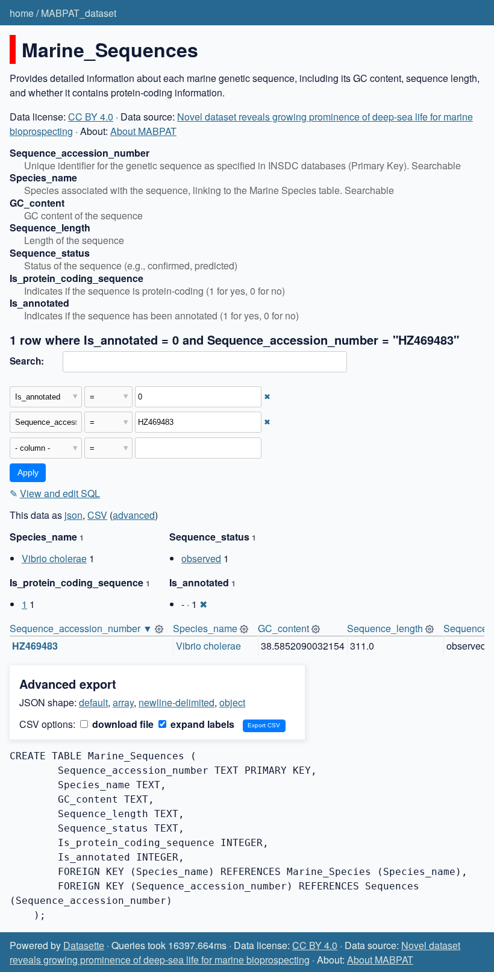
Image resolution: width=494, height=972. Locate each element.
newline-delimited (176, 702)
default (93, 702)
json (73, 515)
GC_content (283, 628)
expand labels (201, 724)
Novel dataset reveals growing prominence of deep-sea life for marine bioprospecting (235, 952)
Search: (27, 361)
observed (201, 558)
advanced (134, 515)
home (22, 13)
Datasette (83, 945)
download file (122, 724)
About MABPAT (143, 131)
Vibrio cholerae (54, 558)
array (123, 702)
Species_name (205, 628)
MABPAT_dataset (78, 13)
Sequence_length (385, 628)
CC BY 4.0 (90, 117)
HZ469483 (35, 646)
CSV (97, 515)
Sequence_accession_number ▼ (81, 628)
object (232, 702)
